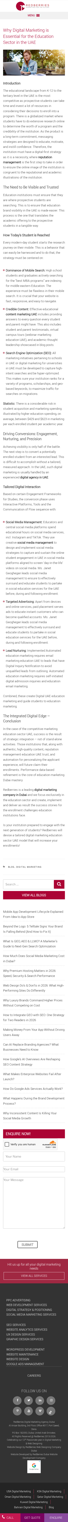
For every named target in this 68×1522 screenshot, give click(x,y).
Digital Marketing (29, 866)
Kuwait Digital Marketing (34, 1502)
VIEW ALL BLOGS (34, 895)
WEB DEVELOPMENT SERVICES (26, 1305)
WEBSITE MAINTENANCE (22, 1354)
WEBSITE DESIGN (17, 1359)
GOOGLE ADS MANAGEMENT (25, 1364)
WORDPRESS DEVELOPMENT (25, 1349)
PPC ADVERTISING (18, 1300)
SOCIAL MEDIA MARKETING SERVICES (31, 1315)
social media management (35, 542)
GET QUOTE (32, 1517)
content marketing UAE (21, 314)
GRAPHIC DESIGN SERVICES (24, 1339)
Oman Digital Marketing (18, 1496)
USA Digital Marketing (19, 1491)
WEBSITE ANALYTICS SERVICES (26, 1330)
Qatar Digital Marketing (50, 1496)
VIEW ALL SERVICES (34, 1276)
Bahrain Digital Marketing (28, 1507)
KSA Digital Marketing (49, 1491)
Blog (11, 866)
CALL (10, 1517)
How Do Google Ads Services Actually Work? (33, 1089)
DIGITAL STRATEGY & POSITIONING (29, 1310)
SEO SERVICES (16, 1325)
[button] (31, 15)
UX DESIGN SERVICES (20, 1334)
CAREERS (34, 1375)
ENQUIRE (56, 1517)
